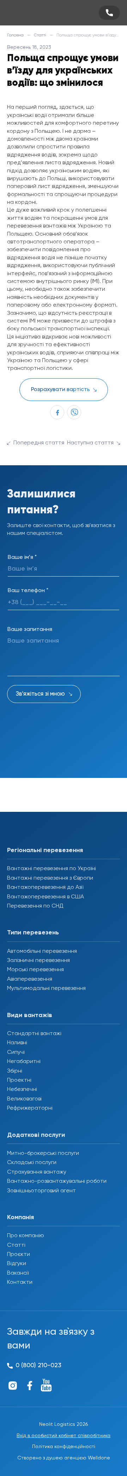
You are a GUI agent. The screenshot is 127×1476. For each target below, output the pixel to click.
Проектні (19, 1080)
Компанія (20, 1217)
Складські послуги (31, 1162)
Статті (40, 35)
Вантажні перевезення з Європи (50, 878)
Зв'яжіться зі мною (40, 694)
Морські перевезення (35, 970)
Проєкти (18, 1254)
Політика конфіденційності (63, 1446)
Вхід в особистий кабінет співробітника (63, 1435)
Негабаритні (24, 1061)
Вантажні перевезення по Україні (51, 869)
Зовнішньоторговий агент (41, 1191)
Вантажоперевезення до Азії (45, 887)
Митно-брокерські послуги (43, 1153)
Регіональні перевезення (45, 850)
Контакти (19, 1282)
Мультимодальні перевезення (46, 988)
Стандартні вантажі (34, 1034)
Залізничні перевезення (38, 960)
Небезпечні (22, 1089)
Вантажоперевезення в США (45, 897)
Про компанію (25, 1236)
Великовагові (24, 1099)
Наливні (17, 1043)
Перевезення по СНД (35, 906)
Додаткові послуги (36, 1135)
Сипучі (16, 1052)
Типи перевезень (33, 932)
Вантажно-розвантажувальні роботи (57, 1181)
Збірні (14, 1071)
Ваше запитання (29, 629)
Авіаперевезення (29, 979)
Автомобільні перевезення (42, 951)
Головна (15, 35)
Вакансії (18, 1273)
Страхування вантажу (36, 1172)
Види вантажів (29, 1015)
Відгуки (16, 1264)
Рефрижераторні (30, 1108)
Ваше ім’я (22, 557)
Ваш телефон (28, 591)
